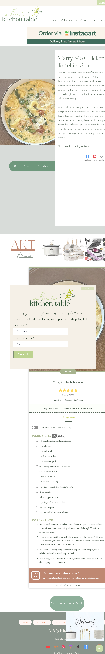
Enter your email (22, 338)
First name (19, 325)
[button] (87, 288)
